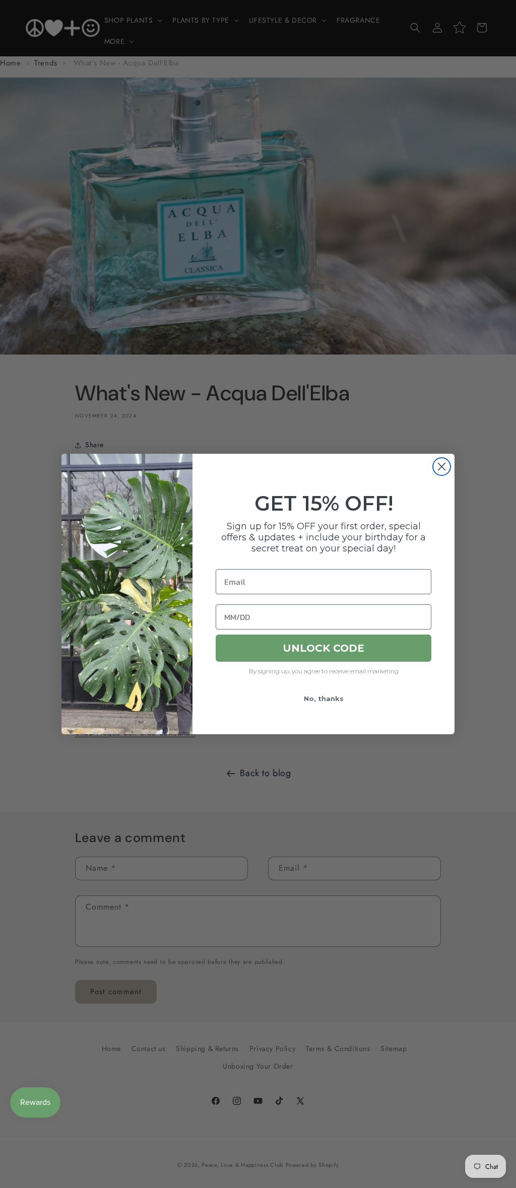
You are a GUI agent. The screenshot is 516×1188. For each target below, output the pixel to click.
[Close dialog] (441, 466)
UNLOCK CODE (323, 648)
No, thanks (324, 698)
